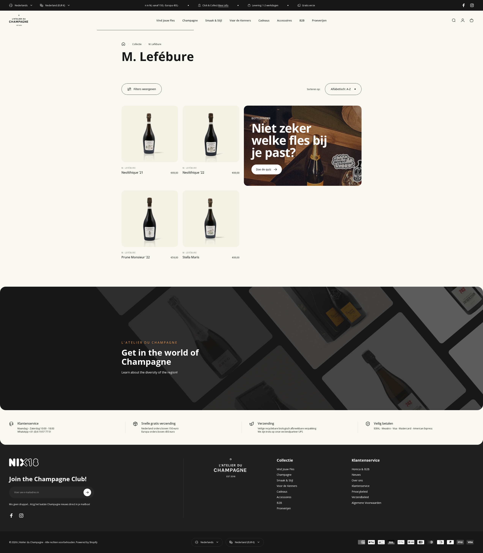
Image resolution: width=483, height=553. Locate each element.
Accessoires (284, 497)
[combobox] (21, 5)
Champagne (284, 474)
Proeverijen (284, 508)
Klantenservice (361, 486)
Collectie (137, 44)
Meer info (215, 5)
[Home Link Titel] (123, 44)
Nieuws (356, 474)
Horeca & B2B (361, 469)
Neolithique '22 (193, 173)
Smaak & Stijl (285, 480)
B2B (279, 503)
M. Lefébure (128, 168)
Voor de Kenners (287, 486)
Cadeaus (282, 491)
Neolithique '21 (132, 173)
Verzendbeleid (360, 497)
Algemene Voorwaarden (366, 503)
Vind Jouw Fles (285, 469)
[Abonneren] (87, 492)
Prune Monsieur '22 (135, 257)
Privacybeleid (360, 491)
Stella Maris (191, 257)
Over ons (357, 480)
